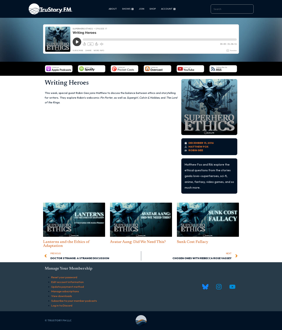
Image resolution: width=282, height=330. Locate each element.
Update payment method (67, 286)
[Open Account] (174, 9)
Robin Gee (195, 150)
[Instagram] (219, 287)
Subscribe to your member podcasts (74, 300)
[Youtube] (232, 287)
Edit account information (67, 282)
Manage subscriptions (65, 291)
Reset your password (64, 277)
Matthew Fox (198, 146)
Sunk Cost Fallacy (192, 242)
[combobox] (232, 9)
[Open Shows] (132, 9)
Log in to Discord (61, 305)
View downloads (61, 296)
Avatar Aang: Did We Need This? (138, 242)
